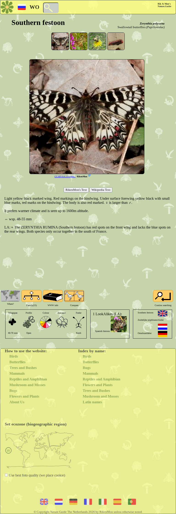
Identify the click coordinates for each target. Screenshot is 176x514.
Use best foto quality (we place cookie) (36, 475)
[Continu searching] (163, 296)
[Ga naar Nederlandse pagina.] (162, 327)
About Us (16, 402)
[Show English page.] (162, 313)
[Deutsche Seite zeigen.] (162, 334)
